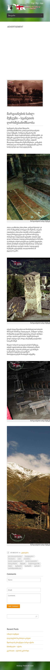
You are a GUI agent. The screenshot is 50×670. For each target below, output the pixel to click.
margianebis (29, 556)
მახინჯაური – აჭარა (14, 646)
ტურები (37, 566)
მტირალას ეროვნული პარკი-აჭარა (20, 642)
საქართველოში (34, 563)
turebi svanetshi (31, 561)
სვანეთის (18, 566)
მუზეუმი (22, 563)
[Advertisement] (25, 52)
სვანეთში (28, 566)
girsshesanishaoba (15, 556)
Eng (32, 3)
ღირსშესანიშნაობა (14, 568)
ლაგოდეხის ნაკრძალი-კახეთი (19, 638)
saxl (19, 559)
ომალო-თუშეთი (13, 634)
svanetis (27, 559)
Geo (41, 3)
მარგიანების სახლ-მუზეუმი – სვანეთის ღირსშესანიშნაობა (21, 118)
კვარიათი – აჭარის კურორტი (18, 651)
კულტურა (25, 552)
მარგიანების (12, 563)
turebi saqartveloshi (15, 561)
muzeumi (11, 559)
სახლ (10, 566)
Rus (37, 3)
